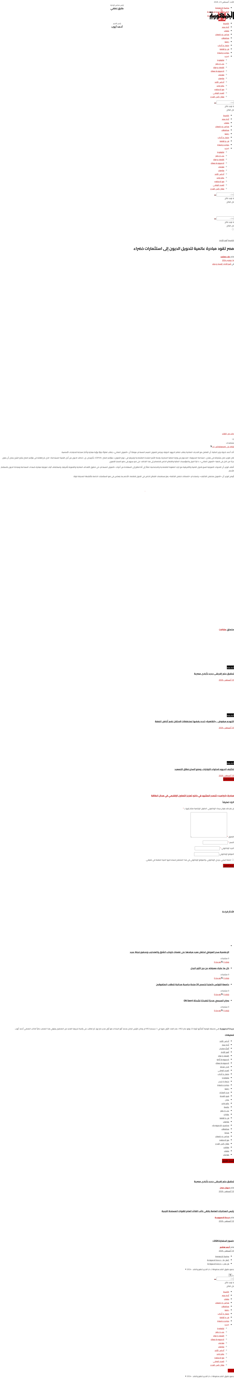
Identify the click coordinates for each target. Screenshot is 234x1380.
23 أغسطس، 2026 (226, 680)
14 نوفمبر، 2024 (228, 260)
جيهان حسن (225, 1187)
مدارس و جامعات (222, 34)
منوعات (221, 75)
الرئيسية (226, 23)
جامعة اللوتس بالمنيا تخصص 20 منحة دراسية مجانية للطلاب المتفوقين (192, 984)
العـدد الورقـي (218, 93)
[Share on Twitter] (211, 446)
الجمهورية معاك (217, 71)
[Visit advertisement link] (189, 490)
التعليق (230, 836)
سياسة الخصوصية (222, 8)
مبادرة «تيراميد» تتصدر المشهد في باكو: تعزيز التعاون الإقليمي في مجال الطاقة (192, 795)
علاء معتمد (225, 256)
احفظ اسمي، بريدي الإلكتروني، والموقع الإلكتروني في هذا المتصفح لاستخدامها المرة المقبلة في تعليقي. (188, 860)
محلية (226, 1133)
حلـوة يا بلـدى (223, 1081)
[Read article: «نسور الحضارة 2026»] (117, 1230)
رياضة (227, 42)
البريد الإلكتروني (227, 848)
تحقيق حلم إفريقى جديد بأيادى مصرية (214, 674)
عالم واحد (220, 86)
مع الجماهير (219, 89)
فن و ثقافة (224, 49)
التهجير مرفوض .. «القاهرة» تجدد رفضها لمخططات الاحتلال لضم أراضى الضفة (194, 721)
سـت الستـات (224, 1092)
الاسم (231, 842)
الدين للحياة (224, 1067)
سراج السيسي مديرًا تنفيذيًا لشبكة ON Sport (206, 1000)
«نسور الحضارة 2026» (223, 1241)
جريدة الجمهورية (222, 1217)
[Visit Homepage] (222, 20)
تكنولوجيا (220, 60)
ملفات (226, 31)
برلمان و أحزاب (223, 45)
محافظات (225, 38)
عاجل (227, 1100)
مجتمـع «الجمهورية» (220, 1125)
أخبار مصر (225, 27)
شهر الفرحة (224, 1096)
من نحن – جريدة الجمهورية (218, 1263)
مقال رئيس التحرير (217, 97)
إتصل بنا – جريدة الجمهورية (218, 1260)
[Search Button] (215, 1279)
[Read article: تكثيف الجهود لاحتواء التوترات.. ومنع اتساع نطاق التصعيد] (117, 745)
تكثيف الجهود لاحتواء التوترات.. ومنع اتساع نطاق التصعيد (204, 769)
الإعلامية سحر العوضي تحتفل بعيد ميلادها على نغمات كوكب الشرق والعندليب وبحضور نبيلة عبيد (179, 952)
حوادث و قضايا (223, 53)
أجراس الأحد (219, 82)
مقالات (226, 1147)
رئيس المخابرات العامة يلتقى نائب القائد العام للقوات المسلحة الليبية (198, 1211)
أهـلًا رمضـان (224, 1048)
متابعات (221, 78)
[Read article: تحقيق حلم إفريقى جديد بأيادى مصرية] (117, 650)
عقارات (226, 1114)
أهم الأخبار (223, 240)
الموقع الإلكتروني (226, 854)
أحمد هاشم (225, 1247)
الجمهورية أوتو (223, 1059)
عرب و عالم (219, 64)
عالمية (226, 1107)
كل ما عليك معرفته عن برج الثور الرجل (209, 968)
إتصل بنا (231, 1370)
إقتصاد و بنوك (218, 67)
